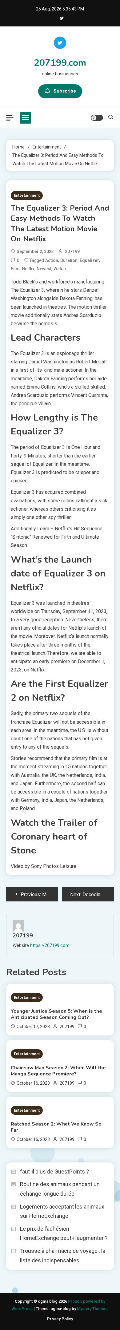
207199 (72, 251)
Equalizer (89, 260)
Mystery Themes (92, 1308)
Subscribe (65, 91)
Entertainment (27, 195)
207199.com (60, 63)
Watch (60, 268)
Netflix (28, 268)
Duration (69, 260)
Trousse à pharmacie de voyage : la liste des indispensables (62, 1256)
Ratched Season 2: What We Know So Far (56, 1127)
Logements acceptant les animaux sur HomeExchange (62, 1211)
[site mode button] (97, 118)
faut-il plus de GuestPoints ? (54, 1171)
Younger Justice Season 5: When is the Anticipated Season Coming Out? (56, 1014)
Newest (44, 268)
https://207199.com (50, 945)
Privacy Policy (60, 1318)
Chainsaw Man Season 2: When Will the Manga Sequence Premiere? (58, 1071)
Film (15, 268)
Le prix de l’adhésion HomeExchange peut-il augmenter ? (64, 1233)
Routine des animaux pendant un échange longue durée (60, 1189)
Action (51, 260)
